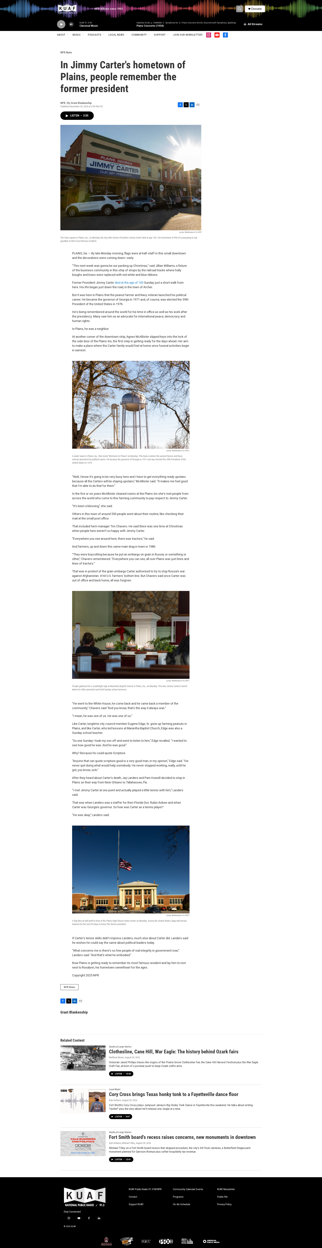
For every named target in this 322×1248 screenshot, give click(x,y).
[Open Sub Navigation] (68, 34)
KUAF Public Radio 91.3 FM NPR (145, 1189)
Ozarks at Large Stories (120, 1046)
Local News (116, 34)
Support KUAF (136, 1204)
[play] (61, 24)
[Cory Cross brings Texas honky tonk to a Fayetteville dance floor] (83, 1100)
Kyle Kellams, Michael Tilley (122, 1143)
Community (139, 34)
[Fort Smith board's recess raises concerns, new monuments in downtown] (83, 1143)
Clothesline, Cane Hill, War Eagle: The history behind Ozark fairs (173, 1052)
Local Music (114, 1089)
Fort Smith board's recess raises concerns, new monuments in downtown (182, 1137)
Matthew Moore (116, 1057)
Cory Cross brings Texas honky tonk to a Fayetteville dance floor (173, 1094)
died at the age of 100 (129, 282)
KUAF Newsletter (226, 1189)
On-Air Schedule (181, 1204)
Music (77, 34)
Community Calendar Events (188, 1189)
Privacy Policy (224, 1204)
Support (160, 34)
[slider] (76, 24)
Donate (256, 9)
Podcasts (94, 34)
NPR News (66, 52)
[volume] (71, 24)
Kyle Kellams (115, 1100)
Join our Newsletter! (188, 34)
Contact (133, 1197)
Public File (222, 1197)
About (61, 34)
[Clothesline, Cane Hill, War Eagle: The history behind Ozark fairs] (83, 1058)
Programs (178, 1197)
